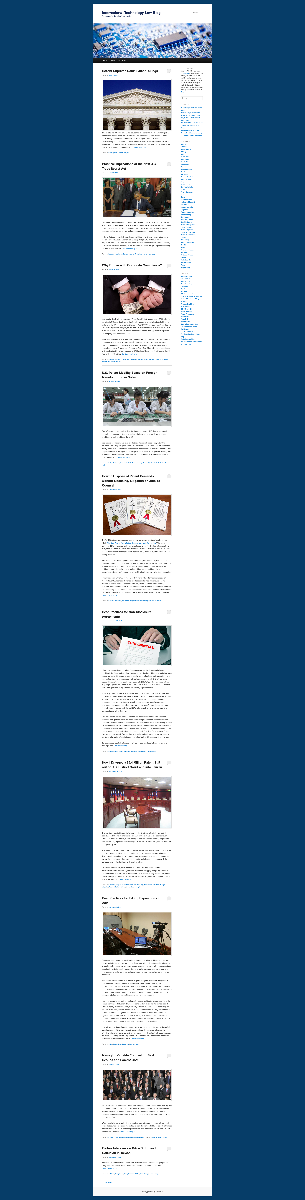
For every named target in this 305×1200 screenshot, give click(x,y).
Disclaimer (122, 60)
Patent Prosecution (188, 235)
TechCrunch (185, 329)
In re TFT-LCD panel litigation (191, 296)
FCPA (162, 359)
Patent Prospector (187, 314)
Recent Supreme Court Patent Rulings (130, 71)
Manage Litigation (138, 1137)
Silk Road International (189, 326)
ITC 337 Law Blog (187, 309)
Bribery (117, 359)
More (182, 92)
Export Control (154, 359)
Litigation (156, 885)
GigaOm (184, 289)
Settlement (184, 252)
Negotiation (185, 217)
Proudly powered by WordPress (152, 1192)
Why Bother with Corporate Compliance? (132, 265)
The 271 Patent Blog (188, 331)
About (113, 60)
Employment (142, 751)
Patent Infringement (188, 225)
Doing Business (143, 359)
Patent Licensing (142, 601)
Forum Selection (187, 192)
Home (105, 60)
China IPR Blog (186, 281)
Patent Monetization (188, 232)
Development (185, 172)
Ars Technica (185, 279)
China (110, 1044)
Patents (157, 463)
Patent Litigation (148, 463)
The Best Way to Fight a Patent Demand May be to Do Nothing (131, 543)
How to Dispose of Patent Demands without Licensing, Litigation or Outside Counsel (131, 480)
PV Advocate (185, 321)
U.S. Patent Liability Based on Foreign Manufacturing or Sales (192, 125)
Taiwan (123, 887)
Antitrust (111, 359)
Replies (158, 601)
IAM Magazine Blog (188, 294)
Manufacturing (137, 463)
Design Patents (186, 169)
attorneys (154, 1137)
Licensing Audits (187, 207)
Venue (128, 887)
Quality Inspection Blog (189, 324)
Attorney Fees (113, 1137)
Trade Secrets (140, 254)
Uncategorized (113, 153)
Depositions (117, 1044)
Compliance (125, 359)
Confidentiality (113, 751)
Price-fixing (144, 1174)
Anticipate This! (186, 276)
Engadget (184, 286)
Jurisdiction (148, 885)
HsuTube (184, 291)
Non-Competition (187, 219)
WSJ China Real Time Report (191, 341)
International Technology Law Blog (131, 12)
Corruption (133, 359)
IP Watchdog (185, 306)
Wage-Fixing (106, 361)
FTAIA (166, 359)
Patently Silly (185, 316)
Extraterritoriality (114, 254)
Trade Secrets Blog (188, 339)
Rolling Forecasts (187, 242)
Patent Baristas (186, 311)
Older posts (107, 1182)
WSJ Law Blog (186, 344)
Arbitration (184, 146)
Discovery (125, 1044)
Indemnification (186, 199)
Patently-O (184, 319)
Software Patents (187, 255)
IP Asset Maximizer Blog (190, 299)
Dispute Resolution (114, 601)
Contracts (122, 751)
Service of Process (187, 250)
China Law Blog (186, 284)
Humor (183, 197)
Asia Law (186, 73)
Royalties (184, 245)
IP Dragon (184, 301)
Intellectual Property (128, 254)
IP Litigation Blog (187, 304)
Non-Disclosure (186, 222)
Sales (162, 463)
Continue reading (138, 147)
